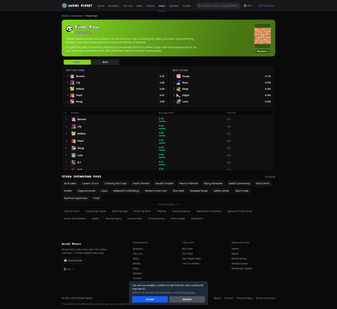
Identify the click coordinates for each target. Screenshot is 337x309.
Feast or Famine (188, 183)
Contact (228, 298)
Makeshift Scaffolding (126, 190)
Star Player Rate (191, 258)
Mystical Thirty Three (239, 211)
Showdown (77, 15)
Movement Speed (242, 268)
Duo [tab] (105, 62)
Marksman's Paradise (209, 211)
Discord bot (75, 260)
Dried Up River (142, 211)
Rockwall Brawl (199, 190)
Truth (96, 198)
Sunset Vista (134, 218)
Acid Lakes (70, 183)
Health (235, 248)
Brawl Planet (71, 244)
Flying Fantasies (213, 183)
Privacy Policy (244, 298)
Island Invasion (181, 211)
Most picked (180, 70)
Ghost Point (262, 183)
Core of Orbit (71, 211)
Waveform (197, 218)
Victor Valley (178, 218)
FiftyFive (161, 211)
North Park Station (75, 218)
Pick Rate (187, 253)
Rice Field (178, 190)
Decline (187, 299)
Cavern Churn (90, 183)
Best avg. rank (75, 70)
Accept (150, 299)
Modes (151, 5)
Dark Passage (120, 211)
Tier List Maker (191, 263)
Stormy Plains (113, 218)
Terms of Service (265, 298)
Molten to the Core (156, 190)
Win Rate (187, 248)
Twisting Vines (156, 218)
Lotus (104, 190)
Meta (140, 5)
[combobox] (220, 5)
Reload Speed (240, 263)
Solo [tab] (77, 62)
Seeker (96, 218)
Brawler (76, 112)
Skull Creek (241, 190)
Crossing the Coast (116, 183)
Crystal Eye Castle (95, 211)
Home (100, 5)
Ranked (174, 5)
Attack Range (239, 258)
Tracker (187, 5)
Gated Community (239, 183)
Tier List (127, 5)
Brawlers (113, 5)
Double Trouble (164, 183)
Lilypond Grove (86, 190)
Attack (235, 253)
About (217, 298)
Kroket (68, 190)
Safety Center (221, 190)
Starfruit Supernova (75, 198)
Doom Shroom (141, 183)
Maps (162, 5)
